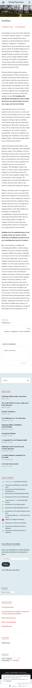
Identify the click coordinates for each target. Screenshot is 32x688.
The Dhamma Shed (19, 504)
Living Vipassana (16, 2)
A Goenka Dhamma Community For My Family (13, 456)
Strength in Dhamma (9, 433)
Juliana (7, 519)
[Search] (28, 2)
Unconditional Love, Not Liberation (13, 418)
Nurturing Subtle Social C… (21, 507)
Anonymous (21, 27)
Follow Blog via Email (11, 544)
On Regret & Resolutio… (18, 519)
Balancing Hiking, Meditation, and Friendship (12, 426)
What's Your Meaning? (9, 622)
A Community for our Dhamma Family (14, 440)
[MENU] (3, 2)
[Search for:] (16, 380)
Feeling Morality (7, 626)
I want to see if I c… (10, 500)
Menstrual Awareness (9, 618)
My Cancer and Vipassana (21, 497)
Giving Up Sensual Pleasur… (22, 493)
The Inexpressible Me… (11, 515)
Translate (16, 660)
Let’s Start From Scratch (10, 464)
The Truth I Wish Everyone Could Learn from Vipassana (15, 404)
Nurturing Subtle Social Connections (14, 396)
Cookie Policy (8, 680)
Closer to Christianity (20, 523)
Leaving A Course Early (20, 481)
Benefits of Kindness (8, 412)
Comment (23, 363)
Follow (6, 564)
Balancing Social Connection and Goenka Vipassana (13, 448)
